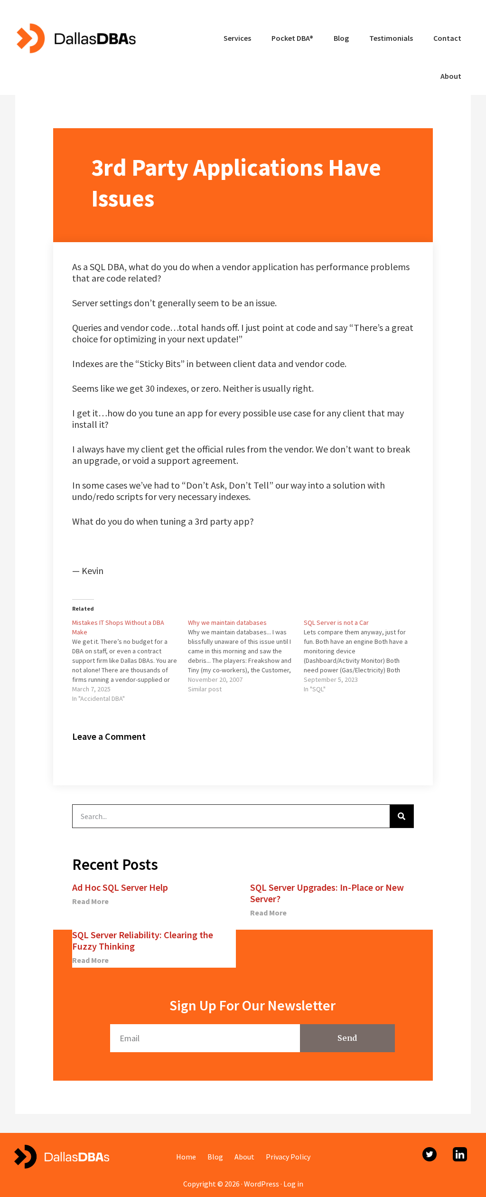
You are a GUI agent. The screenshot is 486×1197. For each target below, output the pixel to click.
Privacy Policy (288, 1156)
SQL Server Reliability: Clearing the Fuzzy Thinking (142, 940)
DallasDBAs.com (75, 38)
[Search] (401, 816)
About (244, 1156)
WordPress (261, 1183)
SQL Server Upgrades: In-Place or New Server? (327, 893)
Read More (90, 901)
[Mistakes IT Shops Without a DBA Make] (130, 660)
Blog (215, 1156)
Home (186, 1156)
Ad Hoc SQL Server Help (120, 887)
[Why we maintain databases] (246, 656)
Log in (293, 1183)
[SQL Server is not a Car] (362, 656)
